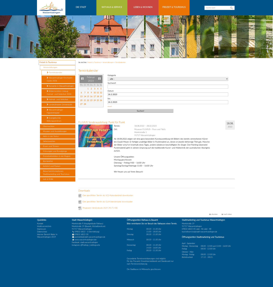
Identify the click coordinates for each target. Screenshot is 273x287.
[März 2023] (99, 79)
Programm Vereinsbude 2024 (100, 208)
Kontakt (40, 224)
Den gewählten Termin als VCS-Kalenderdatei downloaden (108, 195)
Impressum (41, 229)
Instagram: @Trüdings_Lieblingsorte (86, 245)
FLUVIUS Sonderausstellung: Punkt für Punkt (101, 122)
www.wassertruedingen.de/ (86, 240)
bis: (109, 99)
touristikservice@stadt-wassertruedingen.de (199, 232)
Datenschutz (42, 232)
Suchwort (112, 83)
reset (110, 106)
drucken (214, 214)
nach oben (228, 214)
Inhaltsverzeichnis (44, 226)
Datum (111, 91)
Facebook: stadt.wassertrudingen (85, 242)
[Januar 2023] (82, 79)
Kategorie (112, 75)
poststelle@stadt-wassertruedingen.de (90, 237)
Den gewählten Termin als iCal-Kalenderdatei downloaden (108, 202)
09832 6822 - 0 (81, 232)
